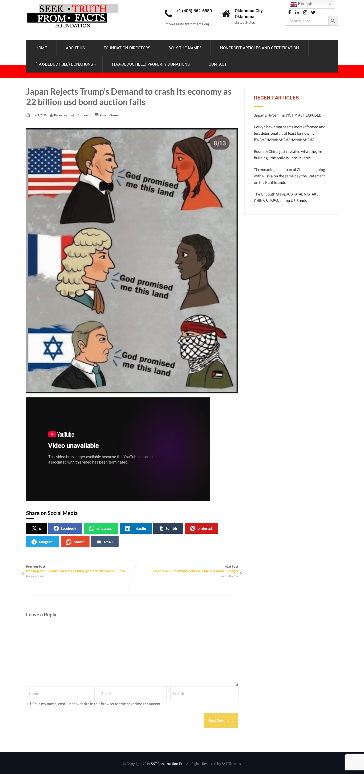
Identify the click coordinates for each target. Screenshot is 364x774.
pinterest (204, 528)
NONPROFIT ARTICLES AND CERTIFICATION (259, 48)
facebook (68, 528)
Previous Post (75, 568)
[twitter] (313, 12)
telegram (46, 542)
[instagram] (305, 12)
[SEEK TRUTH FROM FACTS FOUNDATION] (72, 2)
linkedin (139, 528)
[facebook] (289, 12)
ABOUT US (75, 48)
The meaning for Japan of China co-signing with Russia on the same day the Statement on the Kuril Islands (289, 176)
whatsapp (104, 528)
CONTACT (218, 64)
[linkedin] (297, 12)
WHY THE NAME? (185, 48)
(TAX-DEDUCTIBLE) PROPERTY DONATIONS (151, 64)
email (108, 542)
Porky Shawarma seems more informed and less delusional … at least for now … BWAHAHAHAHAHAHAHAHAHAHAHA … (289, 133)
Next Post (195, 568)
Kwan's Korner (110, 115)
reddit (79, 542)
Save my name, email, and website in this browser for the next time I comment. (96, 703)
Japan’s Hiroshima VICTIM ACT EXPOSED (287, 115)
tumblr (171, 528)
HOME (41, 48)
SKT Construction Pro (168, 763)
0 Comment (83, 115)
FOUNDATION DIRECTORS (127, 48)
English (304, 4)
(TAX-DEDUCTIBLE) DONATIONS (64, 64)
